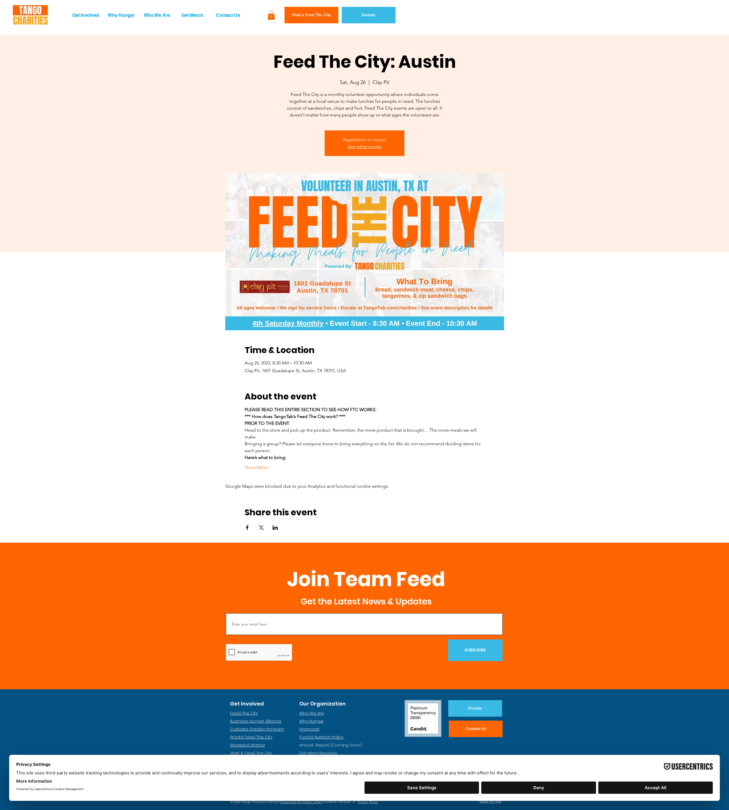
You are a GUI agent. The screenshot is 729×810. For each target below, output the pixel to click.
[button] (85, 15)
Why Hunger (311, 721)
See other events (365, 146)
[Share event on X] (261, 527)
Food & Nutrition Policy (321, 737)
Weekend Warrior (247, 745)
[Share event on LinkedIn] (275, 527)
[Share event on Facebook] (247, 527)
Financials (309, 729)
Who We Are (311, 713)
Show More (256, 467)
